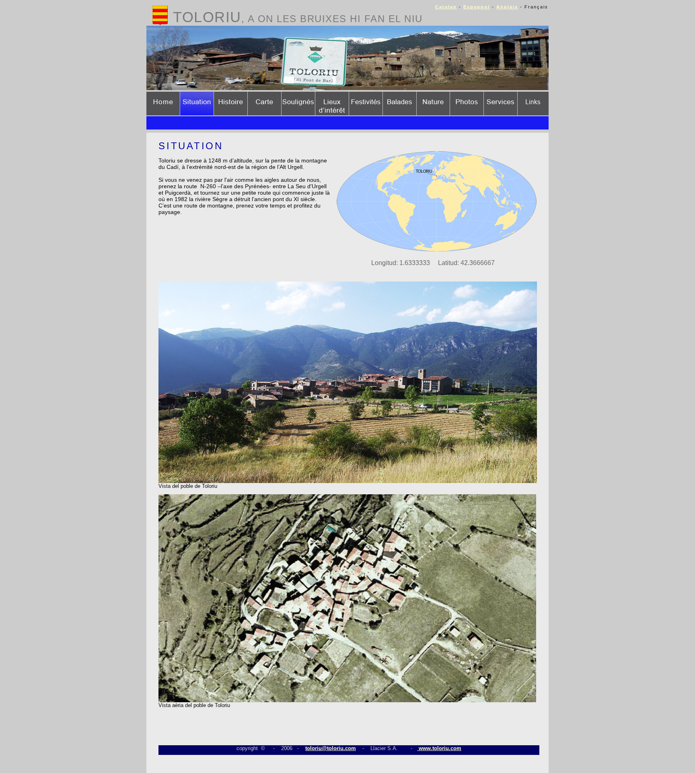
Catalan (446, 6)
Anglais (507, 6)
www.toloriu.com (439, 748)
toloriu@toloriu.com (330, 748)
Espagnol (476, 6)
